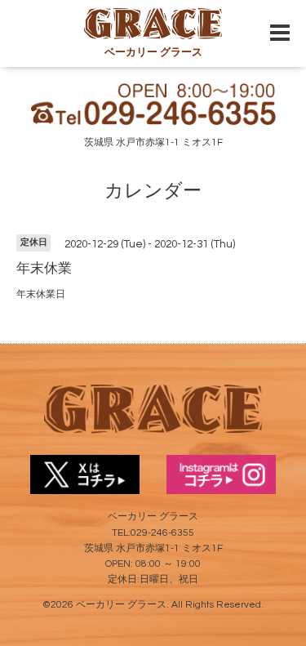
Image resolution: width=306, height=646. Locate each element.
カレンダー (153, 191)
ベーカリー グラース (121, 604)
